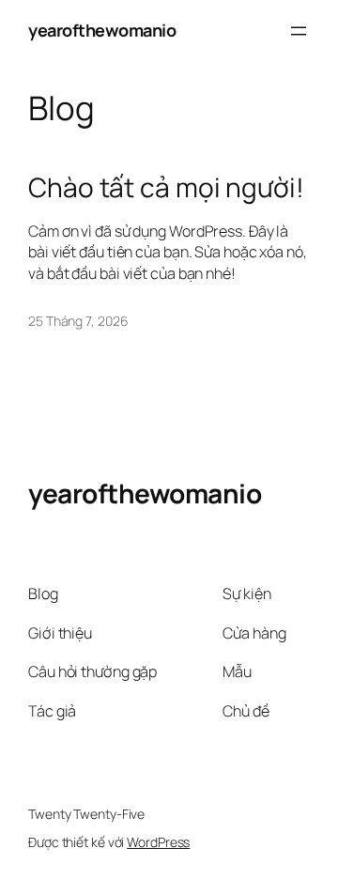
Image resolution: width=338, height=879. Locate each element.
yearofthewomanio (102, 30)
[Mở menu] (298, 31)
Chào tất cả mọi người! (166, 188)
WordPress (158, 842)
